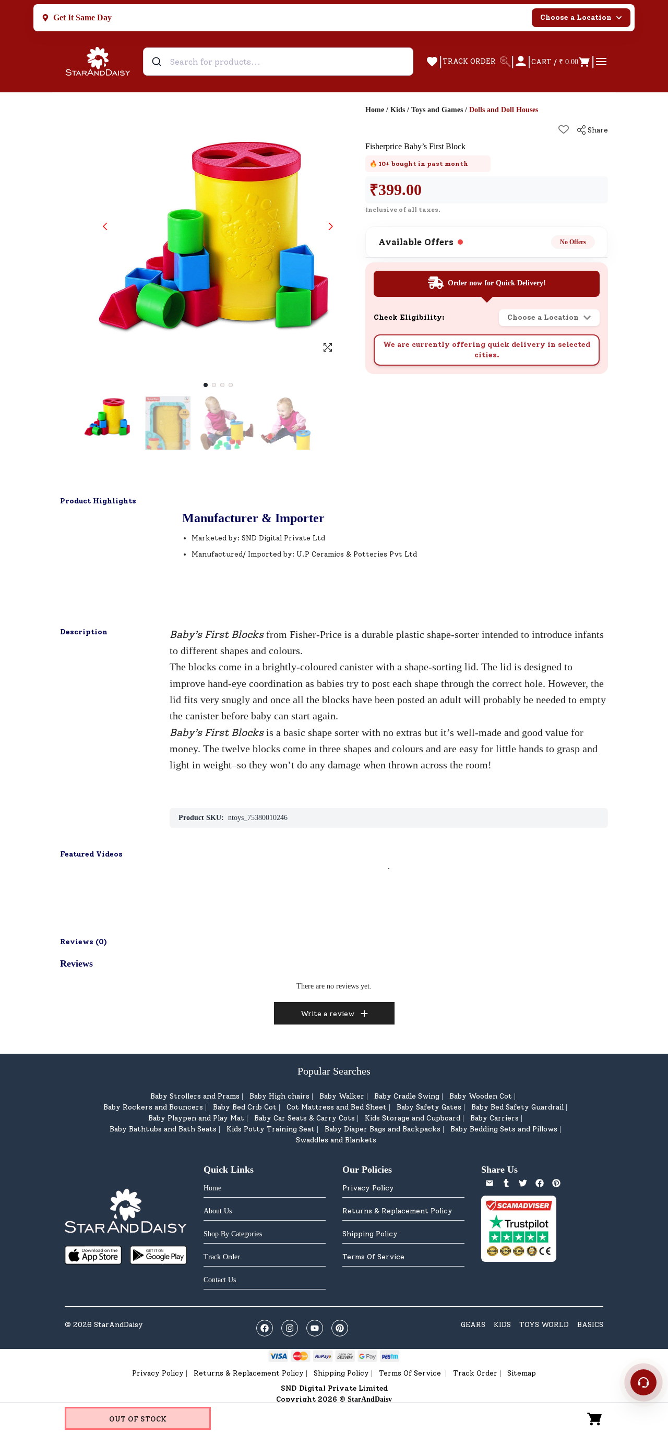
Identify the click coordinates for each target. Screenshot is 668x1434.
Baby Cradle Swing (406, 1096)
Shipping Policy (370, 1234)
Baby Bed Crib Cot (245, 1107)
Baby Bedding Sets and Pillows (503, 1129)
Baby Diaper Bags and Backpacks (382, 1129)
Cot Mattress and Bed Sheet (337, 1107)
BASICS (590, 1324)
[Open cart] (595, 1418)
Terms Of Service (373, 1256)
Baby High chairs (279, 1096)
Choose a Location (576, 17)
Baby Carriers (494, 1118)
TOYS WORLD (544, 1324)
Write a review (327, 1013)
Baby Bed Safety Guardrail (517, 1107)
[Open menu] (601, 61)
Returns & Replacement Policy (397, 1211)
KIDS (502, 1324)
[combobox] (278, 61)
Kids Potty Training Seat (270, 1129)
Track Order (475, 1373)
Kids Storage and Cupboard (412, 1118)
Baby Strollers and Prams (195, 1096)
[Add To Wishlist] (563, 129)
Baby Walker (341, 1096)
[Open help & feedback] (643, 1382)
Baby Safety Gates (429, 1107)
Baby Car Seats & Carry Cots (304, 1118)
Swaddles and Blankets (336, 1140)
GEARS (473, 1324)
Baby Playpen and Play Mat (196, 1118)
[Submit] (158, 61)
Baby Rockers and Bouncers (153, 1107)
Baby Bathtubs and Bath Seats (163, 1129)
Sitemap (521, 1373)
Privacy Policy (368, 1188)
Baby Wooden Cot (480, 1096)
